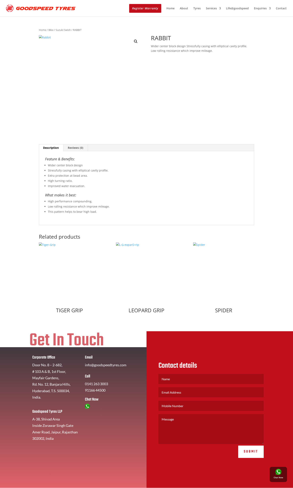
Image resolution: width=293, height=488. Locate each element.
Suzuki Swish (63, 30)
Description (51, 148)
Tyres (197, 8)
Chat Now (278, 477)
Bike (50, 30)
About (184, 8)
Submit (251, 452)
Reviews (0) (75, 148)
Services (211, 8)
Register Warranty (145, 8)
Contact (281, 8)
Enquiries (260, 8)
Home (170, 8)
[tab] (51, 147)
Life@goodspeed (237, 8)
